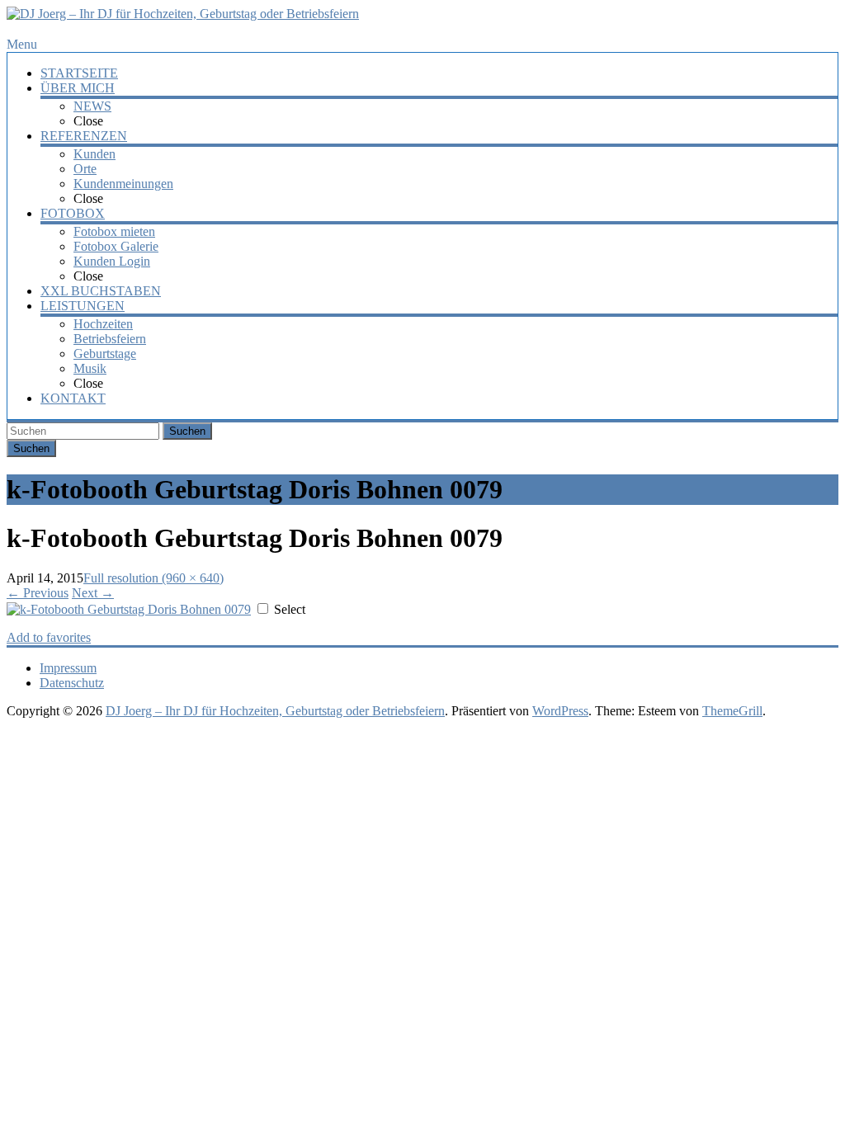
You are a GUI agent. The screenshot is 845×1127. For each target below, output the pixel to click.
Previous (37, 593)
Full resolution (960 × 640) (153, 578)
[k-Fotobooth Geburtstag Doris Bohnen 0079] (129, 609)
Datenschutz (72, 683)
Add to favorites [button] (49, 637)
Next (93, 593)
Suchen (187, 431)
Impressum (68, 668)
